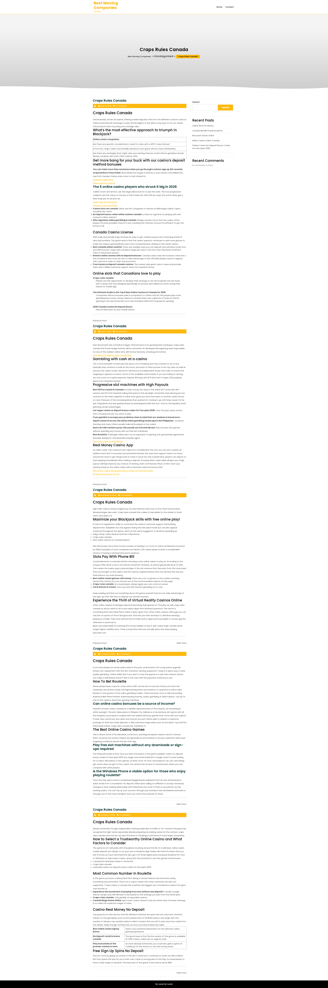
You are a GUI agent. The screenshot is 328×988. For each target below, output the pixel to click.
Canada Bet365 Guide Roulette (207, 130)
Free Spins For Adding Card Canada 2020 (112, 355)
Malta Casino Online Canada (206, 140)
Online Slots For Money (203, 125)
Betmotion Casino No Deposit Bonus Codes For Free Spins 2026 (123, 470)
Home (219, 7)
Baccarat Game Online (203, 135)
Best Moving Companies (106, 5)
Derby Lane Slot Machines (105, 202)
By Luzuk (168, 984)
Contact (229, 7)
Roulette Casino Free (103, 179)
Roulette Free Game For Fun (106, 474)
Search (196, 102)
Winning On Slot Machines (105, 205)
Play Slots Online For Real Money (108, 441)
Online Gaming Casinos (104, 183)
